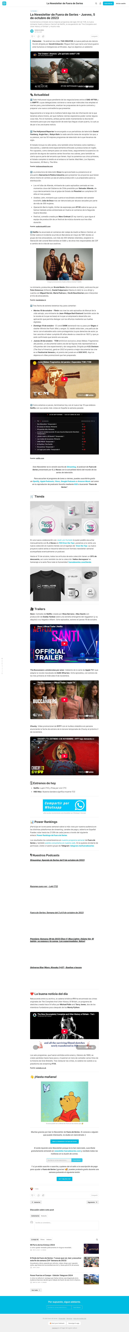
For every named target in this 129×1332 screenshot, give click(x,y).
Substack (55, 1328)
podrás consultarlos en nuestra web (60, 843)
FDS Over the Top (66, 543)
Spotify (36, 481)
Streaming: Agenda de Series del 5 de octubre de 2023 (57, 860)
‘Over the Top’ (81, 546)
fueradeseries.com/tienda (79, 562)
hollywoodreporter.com (44, 166)
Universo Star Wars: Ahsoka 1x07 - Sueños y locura (56, 967)
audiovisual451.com (43, 226)
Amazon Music (84, 481)
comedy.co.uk (41, 1068)
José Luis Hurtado (64, 540)
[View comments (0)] (39, 36)
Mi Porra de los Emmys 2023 (42, 1245)
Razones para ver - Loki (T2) (44, 886)
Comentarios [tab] (35, 1216)
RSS (76, 484)
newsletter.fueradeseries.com (67, 1151)
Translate (34, 11)
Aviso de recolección (79, 1318)
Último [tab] (42, 1239)
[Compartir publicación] (100, 3)
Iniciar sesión (121, 3)
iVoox (57, 481)
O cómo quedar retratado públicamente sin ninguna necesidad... (51, 1247)
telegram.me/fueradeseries (82, 846)
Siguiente (91, 1202)
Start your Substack (57, 1323)
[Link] (27, 94)
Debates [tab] (49, 1239)
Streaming (71, 467)
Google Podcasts (68, 481)
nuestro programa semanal (73, 840)
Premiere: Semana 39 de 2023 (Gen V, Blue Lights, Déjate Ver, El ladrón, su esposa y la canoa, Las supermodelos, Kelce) (62, 940)
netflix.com (40, 458)
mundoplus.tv (41, 300)
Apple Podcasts (47, 481)
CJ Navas (43, 1250)
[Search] (96, 3)
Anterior (37, 1202)
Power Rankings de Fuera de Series (52, 835)
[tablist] (39, 1216)
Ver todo (35, 1290)
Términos (69, 1318)
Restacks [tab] (44, 1216)
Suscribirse (108, 3)
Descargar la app (73, 1323)
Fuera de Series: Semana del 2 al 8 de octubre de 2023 (57, 912)
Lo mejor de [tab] (34, 1239)
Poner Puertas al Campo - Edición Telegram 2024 (51, 1275)
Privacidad (62, 1318)
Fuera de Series (39, 30)
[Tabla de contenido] (2, 666)
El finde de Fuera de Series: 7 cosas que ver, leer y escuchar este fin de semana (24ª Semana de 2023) (55, 1259)
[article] (64, 1249)
